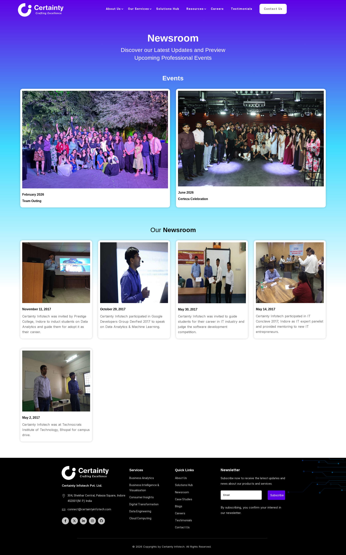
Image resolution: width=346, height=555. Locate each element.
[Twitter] (74, 520)
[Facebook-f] (65, 520)
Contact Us (273, 9)
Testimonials (241, 9)
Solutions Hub (167, 9)
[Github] (101, 520)
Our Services (138, 9)
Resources (195, 9)
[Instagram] (92, 520)
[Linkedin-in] (83, 520)
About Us (113, 9)
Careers (217, 9)
